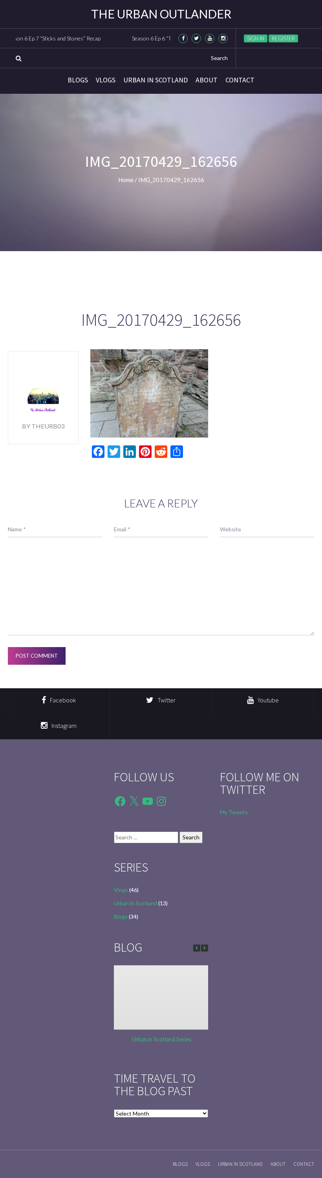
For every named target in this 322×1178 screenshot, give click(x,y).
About (207, 80)
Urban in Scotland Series (162, 1039)
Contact (239, 80)
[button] (204, 948)
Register (283, 38)
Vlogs (105, 80)
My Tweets (234, 812)
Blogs (78, 80)
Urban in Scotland (155, 80)
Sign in (255, 38)
